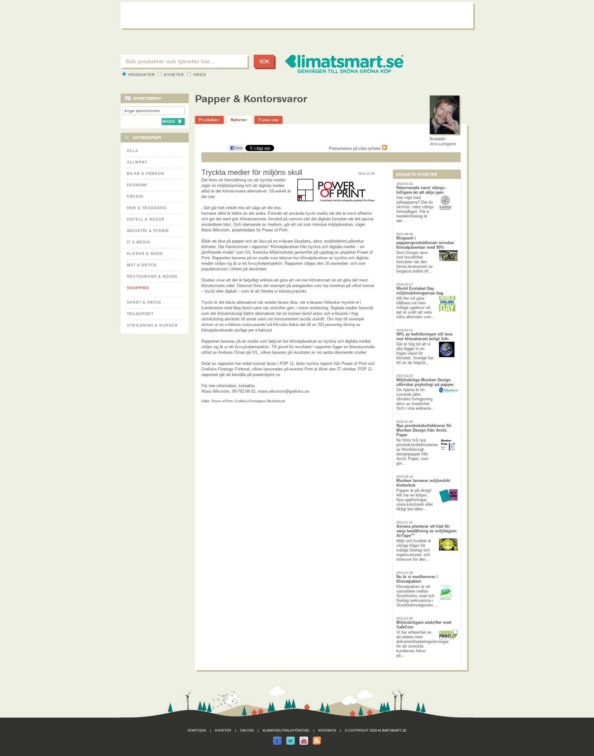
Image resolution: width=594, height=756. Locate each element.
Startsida (196, 730)
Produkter (141, 75)
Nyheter (174, 75)
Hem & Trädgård (147, 208)
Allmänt (137, 162)
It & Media (138, 242)
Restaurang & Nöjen (152, 276)
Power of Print (222, 401)
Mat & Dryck (142, 265)
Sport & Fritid (144, 302)
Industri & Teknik (148, 231)
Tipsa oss (268, 119)
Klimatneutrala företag (286, 730)
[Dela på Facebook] (236, 150)
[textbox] (184, 61)
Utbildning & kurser (152, 325)
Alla (132, 151)
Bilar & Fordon (145, 173)
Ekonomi (137, 185)
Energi (135, 196)
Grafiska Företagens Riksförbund (260, 401)
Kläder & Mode (145, 253)
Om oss (247, 730)
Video (199, 75)
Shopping (138, 288)
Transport (140, 314)
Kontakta (327, 730)
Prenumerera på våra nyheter (355, 148)
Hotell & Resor (146, 219)
